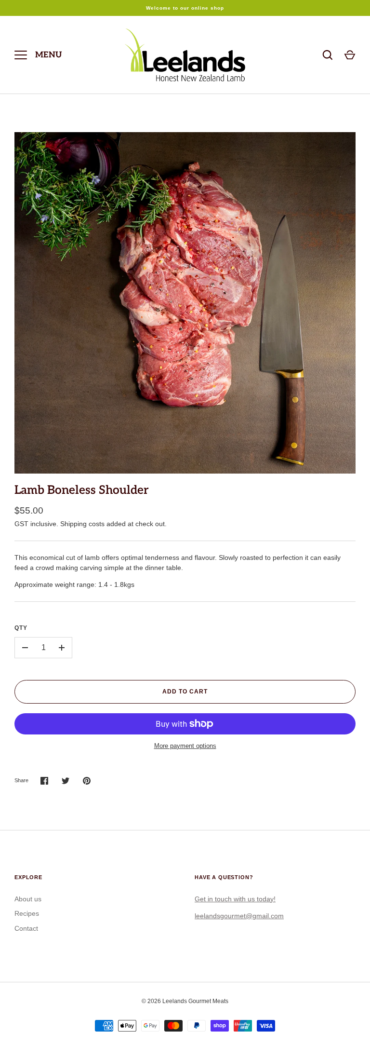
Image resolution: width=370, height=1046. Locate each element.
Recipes (26, 913)
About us (27, 899)
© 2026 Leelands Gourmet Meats (185, 1001)
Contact (26, 928)
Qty (20, 628)
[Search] (327, 55)
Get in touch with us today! (235, 899)
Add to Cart (185, 691)
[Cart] (349, 55)
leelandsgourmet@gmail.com (239, 916)
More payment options (185, 745)
